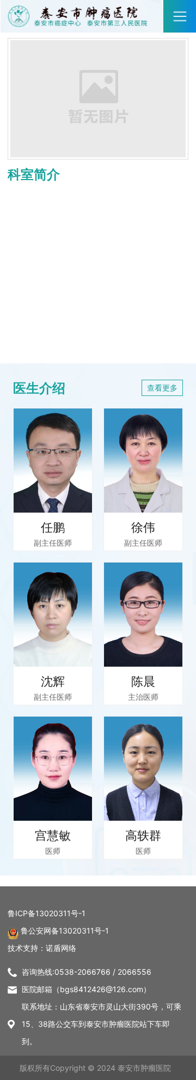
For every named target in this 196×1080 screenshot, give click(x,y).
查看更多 (162, 387)
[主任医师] (53, 460)
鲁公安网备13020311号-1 (65, 930)
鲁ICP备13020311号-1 (46, 913)
